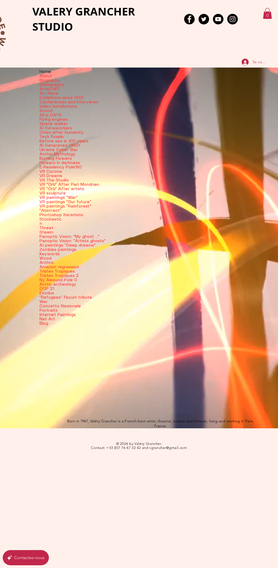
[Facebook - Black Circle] (189, 19)
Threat (46, 228)
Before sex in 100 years (63, 141)
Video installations (58, 107)
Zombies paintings (57, 250)
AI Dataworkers (55, 128)
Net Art (47, 319)
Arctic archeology (57, 284)
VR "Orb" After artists (61, 189)
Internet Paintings (57, 315)
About (45, 76)
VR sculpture (52, 193)
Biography (49, 80)
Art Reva (48, 93)
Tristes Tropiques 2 (59, 276)
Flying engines (53, 120)
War (43, 302)
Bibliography (51, 85)
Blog (43, 324)
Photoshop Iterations (61, 215)
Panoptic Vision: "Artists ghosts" (69, 241)
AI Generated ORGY (60, 146)
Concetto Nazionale (60, 306)
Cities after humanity (61, 133)
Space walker (53, 124)
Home (45, 72)
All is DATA (50, 115)
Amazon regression (59, 267)
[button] (267, 13)
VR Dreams (50, 176)
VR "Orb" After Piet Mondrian (69, 185)
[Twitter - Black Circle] (203, 19)
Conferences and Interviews (68, 102)
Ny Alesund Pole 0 (58, 280)
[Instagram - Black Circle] (232, 19)
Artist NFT (49, 89)
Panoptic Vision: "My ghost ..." (69, 237)
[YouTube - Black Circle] (218, 19)
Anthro (46, 263)
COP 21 (46, 289)
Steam (46, 232)
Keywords (49, 254)
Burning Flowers (55, 159)
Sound (45, 111)
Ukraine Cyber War (58, 150)
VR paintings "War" (58, 198)
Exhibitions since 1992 (61, 98)
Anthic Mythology (57, 154)
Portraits (48, 310)
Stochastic (50, 219)
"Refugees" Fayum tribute (65, 297)
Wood (45, 258)
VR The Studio (54, 180)
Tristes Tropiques (57, 271)
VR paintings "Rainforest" (65, 206)
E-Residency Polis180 (60, 167)
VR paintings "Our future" (65, 202)
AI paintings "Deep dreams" (67, 245)
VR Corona (50, 172)
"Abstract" (50, 211)
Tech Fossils (51, 137)
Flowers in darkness (59, 163)
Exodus (46, 293)
